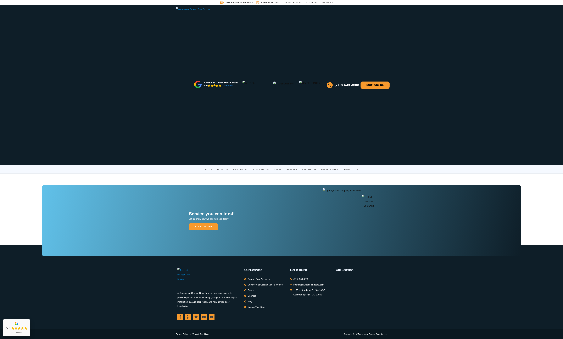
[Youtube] (211, 317)
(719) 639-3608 (346, 85)
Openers (291, 169)
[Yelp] (188, 317)
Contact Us (350, 169)
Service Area (293, 2)
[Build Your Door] (258, 2)
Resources (309, 169)
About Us (223, 169)
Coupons (312, 2)
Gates (278, 169)
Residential (241, 169)
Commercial (261, 169)
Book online (203, 226)
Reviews (327, 2)
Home (208, 169)
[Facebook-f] (180, 317)
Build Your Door (270, 2)
